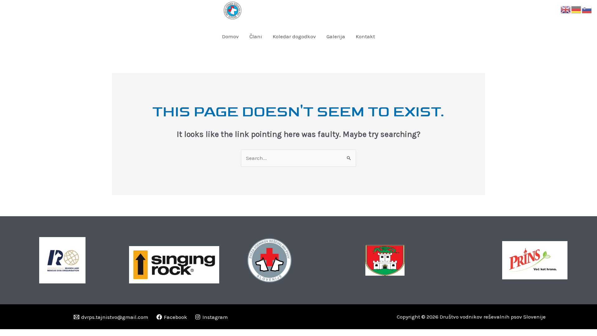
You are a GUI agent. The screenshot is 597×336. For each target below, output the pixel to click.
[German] (576, 9)
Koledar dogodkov (294, 36)
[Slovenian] (587, 9)
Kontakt (365, 36)
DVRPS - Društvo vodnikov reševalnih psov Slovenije (323, 10)
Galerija (335, 36)
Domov (230, 36)
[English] (566, 9)
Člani (255, 36)
